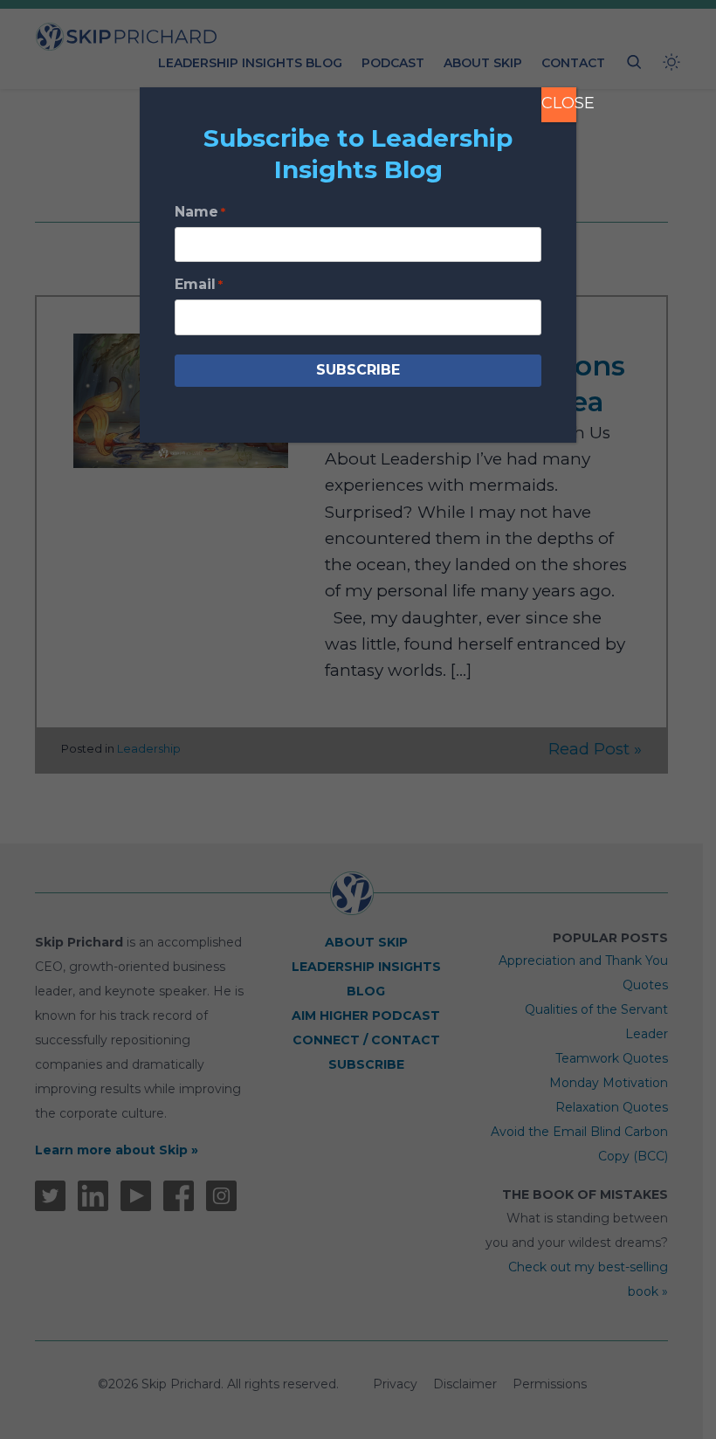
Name (200, 211)
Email (199, 284)
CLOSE (558, 103)
